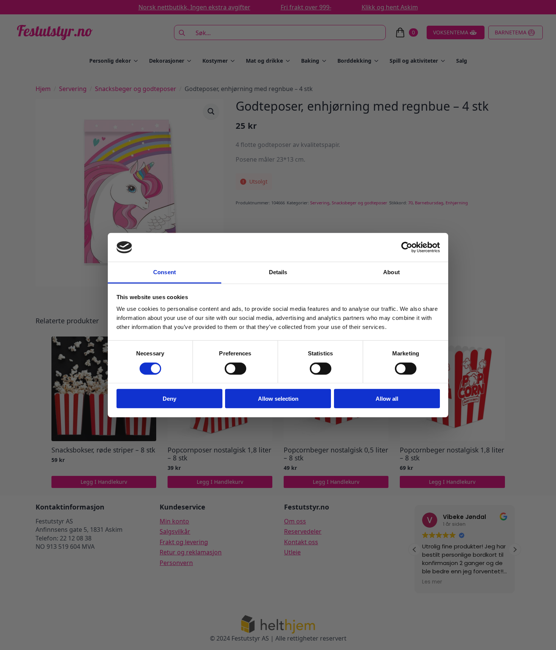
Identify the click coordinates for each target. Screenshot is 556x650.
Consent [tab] (164, 272)
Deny (169, 398)
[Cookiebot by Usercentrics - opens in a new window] (407, 247)
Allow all (387, 398)
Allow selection (278, 398)
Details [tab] (278, 272)
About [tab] (391, 272)
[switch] (235, 368)
